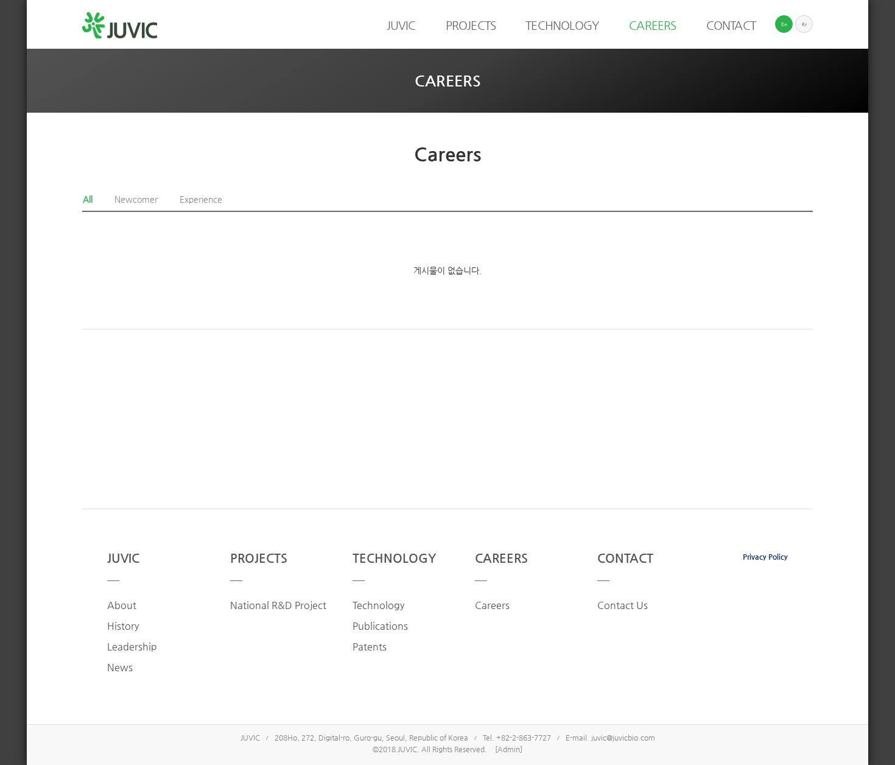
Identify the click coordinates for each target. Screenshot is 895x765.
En (784, 24)
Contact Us (622, 605)
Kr (804, 24)
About (121, 605)
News (120, 667)
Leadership (132, 646)
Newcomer (136, 199)
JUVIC (123, 558)
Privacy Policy (765, 556)
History (123, 626)
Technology (378, 605)
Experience (201, 199)
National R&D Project (278, 605)
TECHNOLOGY (394, 558)
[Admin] (508, 749)
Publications (380, 626)
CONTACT (625, 558)
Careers (492, 605)
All (88, 199)
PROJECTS (258, 558)
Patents (370, 646)
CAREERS (501, 558)
